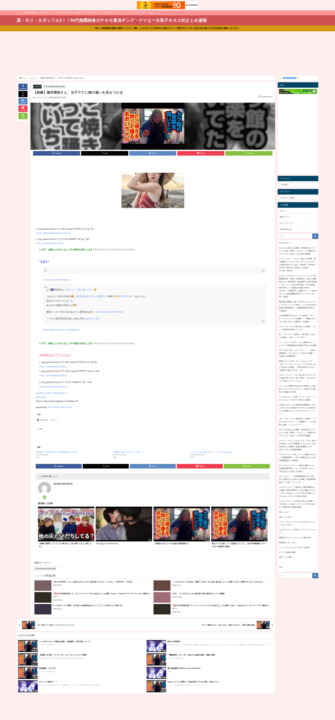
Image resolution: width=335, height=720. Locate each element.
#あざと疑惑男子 (97, 296)
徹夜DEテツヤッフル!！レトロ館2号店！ (295, 538)
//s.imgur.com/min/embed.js (56, 280)
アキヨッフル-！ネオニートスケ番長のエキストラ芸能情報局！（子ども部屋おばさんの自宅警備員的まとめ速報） (297, 457)
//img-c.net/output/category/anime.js (53, 233)
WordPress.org (286, 229)
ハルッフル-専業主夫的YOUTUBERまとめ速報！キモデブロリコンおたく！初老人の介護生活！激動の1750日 (297, 389)
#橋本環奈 (81, 296)
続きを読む (41, 397)
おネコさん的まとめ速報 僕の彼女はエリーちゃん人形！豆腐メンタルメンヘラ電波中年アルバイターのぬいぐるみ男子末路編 (297, 251)
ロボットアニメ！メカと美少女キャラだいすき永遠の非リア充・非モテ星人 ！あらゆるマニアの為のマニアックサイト (297, 378)
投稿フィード (285, 217)
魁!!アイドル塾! (285, 557)
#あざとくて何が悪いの (77, 289)
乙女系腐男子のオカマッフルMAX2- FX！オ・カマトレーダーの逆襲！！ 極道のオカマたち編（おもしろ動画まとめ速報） (297, 318)
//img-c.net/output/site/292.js (50, 243)
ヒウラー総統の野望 (287, 552)
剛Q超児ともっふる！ (288, 542)
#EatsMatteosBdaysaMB (55, 86)
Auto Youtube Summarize (59, 407)
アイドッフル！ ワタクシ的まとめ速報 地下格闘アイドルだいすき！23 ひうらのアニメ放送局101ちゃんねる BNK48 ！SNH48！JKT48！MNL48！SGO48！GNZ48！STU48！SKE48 (297, 265)
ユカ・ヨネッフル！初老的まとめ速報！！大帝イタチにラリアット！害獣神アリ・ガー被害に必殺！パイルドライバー (297, 422)
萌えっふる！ (284, 512)
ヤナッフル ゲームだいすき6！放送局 (294, 547)
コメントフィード (287, 223)
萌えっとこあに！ (286, 517)
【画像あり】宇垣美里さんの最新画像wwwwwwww (56, 452)
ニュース (37, 86)
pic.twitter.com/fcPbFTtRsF (109, 312)
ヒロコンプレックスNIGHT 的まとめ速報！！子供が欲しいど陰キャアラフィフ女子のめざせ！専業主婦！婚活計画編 (297, 504)
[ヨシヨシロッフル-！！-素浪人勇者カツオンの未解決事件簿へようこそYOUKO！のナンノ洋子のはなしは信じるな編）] (298, 468)
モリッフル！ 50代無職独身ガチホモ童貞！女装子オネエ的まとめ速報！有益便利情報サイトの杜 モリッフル (297, 479)
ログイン (283, 211)
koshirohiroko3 (267, 96)
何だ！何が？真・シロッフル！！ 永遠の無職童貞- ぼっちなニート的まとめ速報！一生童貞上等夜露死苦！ (297, 353)
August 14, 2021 (92, 318)
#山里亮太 (124, 296)
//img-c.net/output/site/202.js (53, 366)
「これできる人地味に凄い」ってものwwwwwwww (211, 452)
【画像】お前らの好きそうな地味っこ (128, 452)
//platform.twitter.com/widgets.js (51, 393)
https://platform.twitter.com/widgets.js (61, 329)
